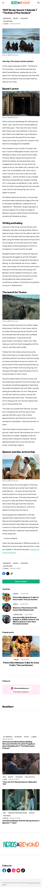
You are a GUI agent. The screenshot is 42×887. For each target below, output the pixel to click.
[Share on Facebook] (4, 574)
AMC (4, 812)
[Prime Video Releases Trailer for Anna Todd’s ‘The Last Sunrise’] (6, 597)
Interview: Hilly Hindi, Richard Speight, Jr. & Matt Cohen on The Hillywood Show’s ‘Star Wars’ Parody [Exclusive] (26, 620)
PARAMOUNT (7, 18)
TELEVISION (24, 18)
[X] (9, 870)
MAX (4, 777)
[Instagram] (14, 870)
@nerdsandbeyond (21, 688)
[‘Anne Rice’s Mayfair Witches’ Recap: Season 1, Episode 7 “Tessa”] (21, 799)
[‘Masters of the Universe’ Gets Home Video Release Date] (6, 607)
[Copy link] (12, 574)
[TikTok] (23, 870)
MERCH (15, 604)
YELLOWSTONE (7, 21)
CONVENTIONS (17, 614)
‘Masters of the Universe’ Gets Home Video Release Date (25, 609)
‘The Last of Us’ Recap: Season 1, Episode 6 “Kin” (19, 783)
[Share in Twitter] (8, 574)
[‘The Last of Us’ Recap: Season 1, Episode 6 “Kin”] (21, 763)
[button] (3, 2)
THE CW (26, 736)
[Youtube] (18, 870)
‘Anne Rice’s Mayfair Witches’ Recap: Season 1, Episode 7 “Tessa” (21, 822)
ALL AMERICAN (7, 736)
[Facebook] (4, 870)
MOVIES (15, 593)
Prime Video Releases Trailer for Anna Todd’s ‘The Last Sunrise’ (26, 598)
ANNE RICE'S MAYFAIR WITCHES (17, 812)
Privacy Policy (30, 882)
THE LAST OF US (30, 777)
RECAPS (15, 18)
